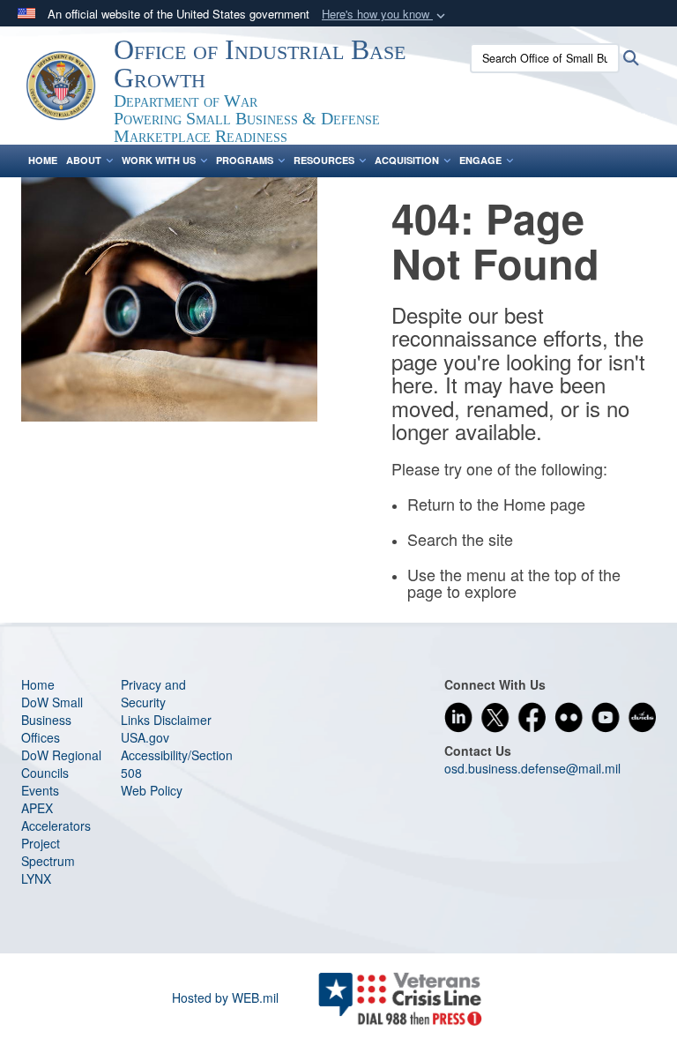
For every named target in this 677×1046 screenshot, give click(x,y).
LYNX (36, 878)
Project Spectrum (48, 852)
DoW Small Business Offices (52, 719)
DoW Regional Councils (61, 763)
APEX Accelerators (56, 816)
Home (42, 160)
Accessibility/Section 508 (177, 763)
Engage (480, 160)
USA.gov (145, 737)
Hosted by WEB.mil (225, 997)
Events (40, 790)
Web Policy (151, 790)
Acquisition (407, 160)
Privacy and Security (153, 693)
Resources (324, 160)
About (83, 160)
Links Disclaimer (166, 719)
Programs (244, 160)
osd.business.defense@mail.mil (532, 768)
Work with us (159, 160)
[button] (385, 14)
